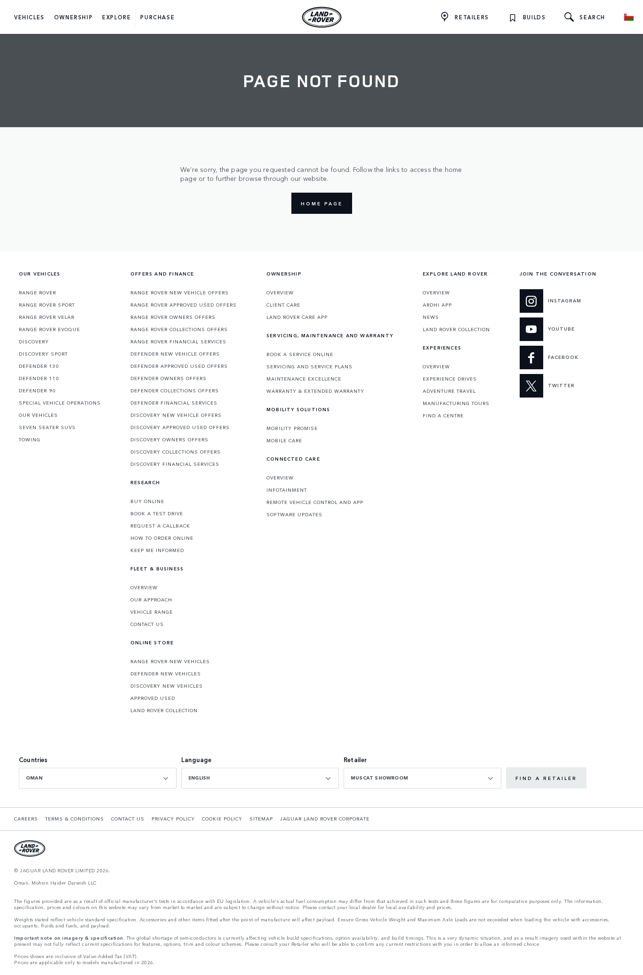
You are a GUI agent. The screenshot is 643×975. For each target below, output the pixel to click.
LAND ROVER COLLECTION (164, 710)
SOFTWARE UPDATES (294, 514)
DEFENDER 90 (37, 390)
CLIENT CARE (283, 304)
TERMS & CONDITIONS (74, 818)
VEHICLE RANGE (151, 612)
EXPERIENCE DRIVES (450, 378)
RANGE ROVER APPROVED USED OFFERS (183, 304)
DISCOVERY (34, 341)
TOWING (29, 439)
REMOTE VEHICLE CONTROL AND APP (314, 502)
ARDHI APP (437, 304)
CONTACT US (147, 624)
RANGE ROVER (37, 292)
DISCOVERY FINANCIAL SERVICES (174, 464)
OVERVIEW (144, 587)
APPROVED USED (152, 698)
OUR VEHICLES (38, 415)
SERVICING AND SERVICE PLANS (309, 366)
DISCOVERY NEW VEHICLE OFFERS (176, 415)
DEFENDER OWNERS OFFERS (168, 378)
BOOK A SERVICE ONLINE (299, 354)
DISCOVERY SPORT (43, 353)
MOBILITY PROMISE (292, 428)
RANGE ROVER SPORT (47, 304)
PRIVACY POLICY (173, 818)
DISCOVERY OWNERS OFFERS (169, 439)
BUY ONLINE (147, 501)
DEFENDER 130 (39, 366)
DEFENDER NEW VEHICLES (165, 673)
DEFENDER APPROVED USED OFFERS (179, 366)
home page (322, 203)
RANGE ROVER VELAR (46, 317)
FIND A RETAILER (546, 778)
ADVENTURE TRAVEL (449, 391)
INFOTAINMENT (286, 490)
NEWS (431, 317)
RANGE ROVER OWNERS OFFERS (173, 317)
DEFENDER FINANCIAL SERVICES (173, 402)
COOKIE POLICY (222, 818)
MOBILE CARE (284, 440)
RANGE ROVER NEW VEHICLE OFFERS (179, 292)
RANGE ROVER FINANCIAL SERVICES (178, 341)
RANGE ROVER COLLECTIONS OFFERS (179, 329)
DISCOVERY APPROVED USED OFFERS (180, 427)
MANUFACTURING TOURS (456, 403)
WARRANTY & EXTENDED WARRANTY (315, 391)
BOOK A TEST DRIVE (156, 513)
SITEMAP (261, 818)
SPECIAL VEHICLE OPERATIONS (60, 402)
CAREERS (26, 818)
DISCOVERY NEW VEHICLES (166, 685)
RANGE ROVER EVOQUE (49, 329)
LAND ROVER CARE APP (297, 317)
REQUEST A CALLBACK (160, 525)
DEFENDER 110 (39, 378)
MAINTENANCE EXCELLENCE (303, 378)
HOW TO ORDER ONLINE (161, 538)
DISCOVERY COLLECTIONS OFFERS (175, 451)
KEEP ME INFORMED (157, 550)
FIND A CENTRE (443, 415)
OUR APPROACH (151, 599)
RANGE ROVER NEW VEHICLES (170, 661)
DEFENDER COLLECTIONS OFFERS (174, 390)
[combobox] (98, 778)
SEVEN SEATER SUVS (47, 427)
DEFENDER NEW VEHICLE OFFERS (175, 353)
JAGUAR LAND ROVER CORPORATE (325, 818)
